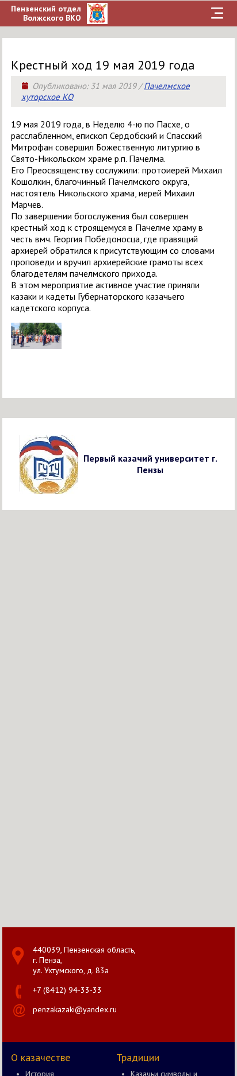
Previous (13, 463)
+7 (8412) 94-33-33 (67, 990)
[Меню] (217, 13)
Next (224, 463)
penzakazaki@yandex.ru (75, 1009)
